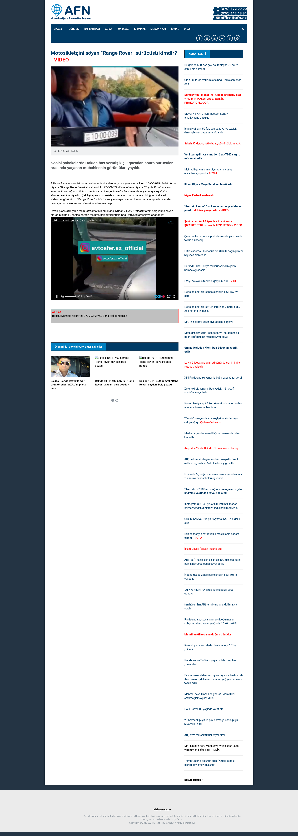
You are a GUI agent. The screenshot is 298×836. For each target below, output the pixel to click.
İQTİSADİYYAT (92, 29)
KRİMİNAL (140, 29)
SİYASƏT (59, 29)
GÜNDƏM (74, 29)
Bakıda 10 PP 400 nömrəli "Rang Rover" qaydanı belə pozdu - (114, 382)
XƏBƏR (109, 29)
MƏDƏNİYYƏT (158, 29)
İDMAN (175, 29)
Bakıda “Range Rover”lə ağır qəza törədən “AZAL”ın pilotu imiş (68, 384)
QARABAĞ (123, 29)
